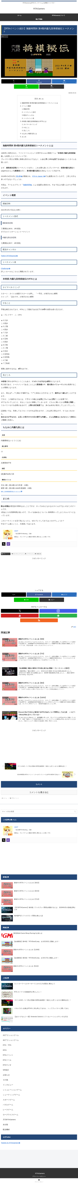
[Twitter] (4, 544)
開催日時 (26, 109)
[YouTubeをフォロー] (20, 615)
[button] (51, 86)
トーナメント (30, 553)
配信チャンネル (28, 115)
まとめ (24, 137)
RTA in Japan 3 (38, 176)
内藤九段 (38, 553)
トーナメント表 (28, 118)
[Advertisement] (39, 573)
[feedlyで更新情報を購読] (58, 615)
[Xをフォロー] (20, 611)
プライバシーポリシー (39, 1176)
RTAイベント (6, 553)
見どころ (26, 130)
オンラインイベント (18, 553)
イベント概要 (26, 106)
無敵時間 (26, 185)
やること (26, 127)
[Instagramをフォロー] (58, 611)
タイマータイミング (30, 124)
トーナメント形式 (29, 112)
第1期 (18, 176)
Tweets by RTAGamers (10, 1143)
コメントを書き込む (39, 792)
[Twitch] (8, 544)
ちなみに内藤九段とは (29, 133)
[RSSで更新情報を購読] (39, 620)
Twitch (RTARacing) (8, 256)
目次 (36, 99)
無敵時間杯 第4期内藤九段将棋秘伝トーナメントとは (40, 103)
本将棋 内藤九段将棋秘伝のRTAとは (34, 121)
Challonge (5, 268)
